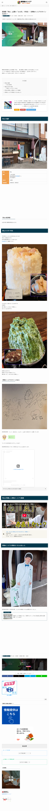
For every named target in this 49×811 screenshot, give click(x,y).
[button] (7, 676)
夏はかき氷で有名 (9, 86)
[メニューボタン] (2, 2)
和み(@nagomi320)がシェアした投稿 (18, 485)
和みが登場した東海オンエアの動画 (12, 90)
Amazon (16, 109)
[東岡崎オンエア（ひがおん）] (24, 2)
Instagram (4, 241)
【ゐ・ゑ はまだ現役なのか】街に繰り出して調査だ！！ (18, 531)
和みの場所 (7, 83)
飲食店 (25, 15)
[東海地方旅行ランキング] (5, 792)
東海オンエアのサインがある (12, 88)
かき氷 (12, 15)
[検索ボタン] (46, 2)
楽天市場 (23, 109)
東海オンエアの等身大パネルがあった (13, 92)
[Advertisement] (24, 56)
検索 (45, 699)
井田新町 (15, 15)
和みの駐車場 (9, 84)
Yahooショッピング (31, 109)
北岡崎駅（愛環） (20, 15)
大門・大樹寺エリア (6, 15)
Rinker (32, 107)
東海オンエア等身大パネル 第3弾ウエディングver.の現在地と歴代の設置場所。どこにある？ (29, 616)
